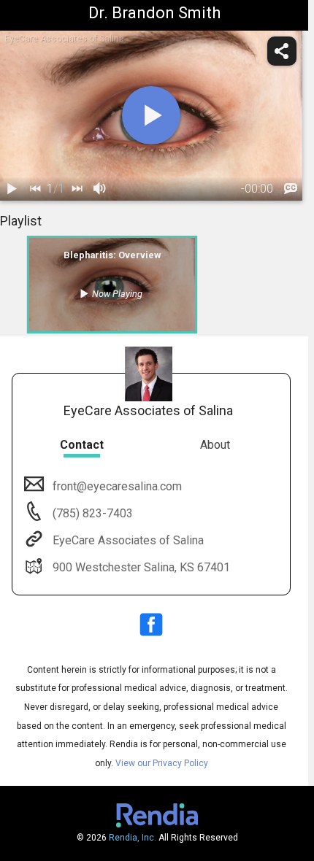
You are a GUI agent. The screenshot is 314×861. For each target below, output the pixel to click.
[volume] (100, 189)
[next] (76, 189)
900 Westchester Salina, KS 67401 (141, 567)
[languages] (290, 189)
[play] (151, 115)
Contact (82, 445)
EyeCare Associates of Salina (128, 540)
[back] (35, 189)
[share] (281, 51)
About (215, 445)
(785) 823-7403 (91, 513)
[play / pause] (11, 189)
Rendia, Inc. (132, 838)
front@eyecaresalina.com (117, 486)
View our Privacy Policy (161, 763)
